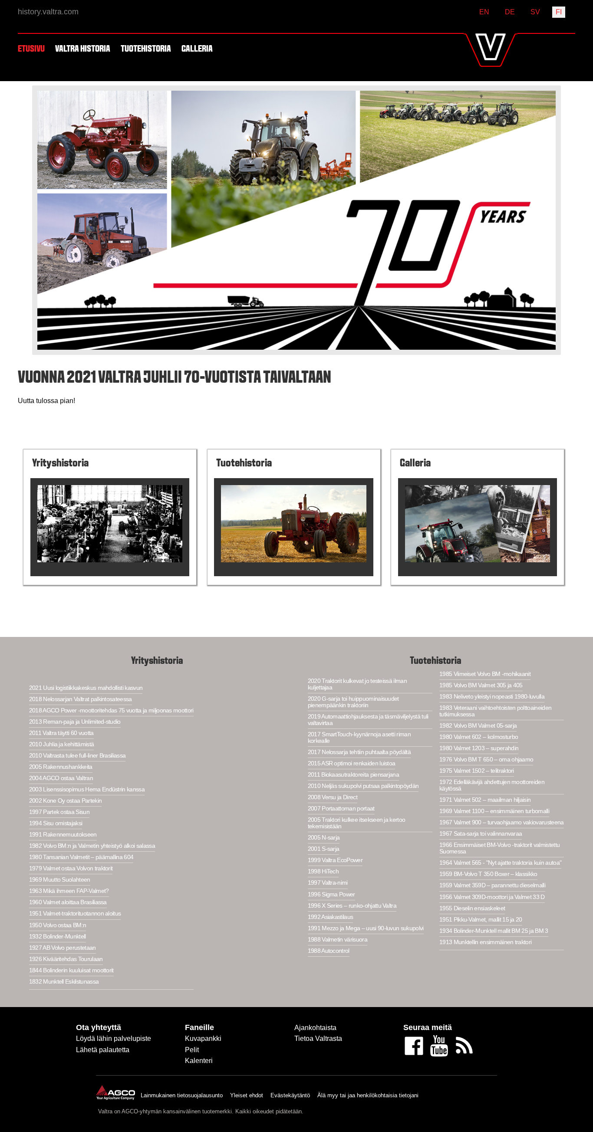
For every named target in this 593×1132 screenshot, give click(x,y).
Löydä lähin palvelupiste (113, 1038)
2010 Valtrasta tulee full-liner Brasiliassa (77, 755)
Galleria (197, 49)
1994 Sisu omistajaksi (55, 823)
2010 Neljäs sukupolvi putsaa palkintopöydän (363, 786)
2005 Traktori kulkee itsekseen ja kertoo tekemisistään (356, 823)
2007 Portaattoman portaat (341, 808)
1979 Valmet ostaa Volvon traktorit (71, 868)
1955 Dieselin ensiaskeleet (472, 908)
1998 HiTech (323, 871)
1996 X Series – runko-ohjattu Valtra (352, 905)
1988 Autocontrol (328, 951)
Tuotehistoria (146, 49)
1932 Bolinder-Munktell (57, 936)
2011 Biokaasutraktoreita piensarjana (353, 774)
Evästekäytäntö (290, 1095)
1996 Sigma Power (331, 894)
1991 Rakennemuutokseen (63, 834)
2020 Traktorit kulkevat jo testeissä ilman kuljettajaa (357, 684)
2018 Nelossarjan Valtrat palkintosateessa (80, 699)
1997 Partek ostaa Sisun (59, 812)
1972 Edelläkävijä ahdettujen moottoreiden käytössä (491, 785)
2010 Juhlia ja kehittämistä (61, 744)
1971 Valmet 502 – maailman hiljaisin (484, 800)
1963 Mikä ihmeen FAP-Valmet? (69, 891)
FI (559, 12)
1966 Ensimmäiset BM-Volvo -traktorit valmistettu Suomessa (499, 848)
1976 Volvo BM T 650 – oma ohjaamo (486, 759)
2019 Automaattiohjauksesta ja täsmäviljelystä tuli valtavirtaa (368, 719)
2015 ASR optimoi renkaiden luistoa (351, 763)
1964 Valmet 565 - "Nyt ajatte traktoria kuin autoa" (500, 863)
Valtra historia (82, 49)
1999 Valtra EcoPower (335, 860)
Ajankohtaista (315, 1027)
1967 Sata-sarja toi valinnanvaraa (480, 833)
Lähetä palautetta (102, 1049)
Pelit (192, 1049)
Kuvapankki (203, 1038)
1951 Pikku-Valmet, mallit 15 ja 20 (480, 919)
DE (510, 12)
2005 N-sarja (324, 837)
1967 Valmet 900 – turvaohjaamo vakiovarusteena (501, 822)
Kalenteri (199, 1060)
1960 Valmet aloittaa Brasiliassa (68, 902)
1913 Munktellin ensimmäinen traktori (485, 942)
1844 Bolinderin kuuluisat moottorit (71, 970)
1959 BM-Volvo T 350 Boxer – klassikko (488, 874)
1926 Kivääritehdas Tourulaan (66, 959)
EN (484, 12)
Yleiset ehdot (246, 1095)
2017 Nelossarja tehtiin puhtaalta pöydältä (359, 752)
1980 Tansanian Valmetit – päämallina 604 (81, 857)
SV (535, 12)
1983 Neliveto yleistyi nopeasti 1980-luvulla (491, 696)
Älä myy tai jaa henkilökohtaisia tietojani (367, 1095)
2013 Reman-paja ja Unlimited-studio (75, 722)
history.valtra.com (48, 11)
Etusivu (31, 49)
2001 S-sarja (323, 849)
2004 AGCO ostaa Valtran (61, 778)
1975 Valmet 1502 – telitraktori (476, 771)
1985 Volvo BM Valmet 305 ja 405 (481, 685)
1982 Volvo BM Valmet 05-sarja (478, 725)
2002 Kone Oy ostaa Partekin (65, 800)
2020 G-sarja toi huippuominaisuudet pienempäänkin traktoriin (353, 702)
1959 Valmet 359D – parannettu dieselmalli (492, 885)
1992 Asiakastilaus (330, 917)
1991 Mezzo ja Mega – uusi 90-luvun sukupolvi (366, 928)
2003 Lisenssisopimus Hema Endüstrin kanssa (87, 789)
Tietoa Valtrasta (318, 1038)
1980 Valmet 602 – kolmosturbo (478, 737)
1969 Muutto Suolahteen (59, 879)
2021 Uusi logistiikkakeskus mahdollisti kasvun (86, 688)
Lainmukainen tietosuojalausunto (182, 1095)
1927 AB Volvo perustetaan (62, 948)
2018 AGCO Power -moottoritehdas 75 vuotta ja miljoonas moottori (111, 710)
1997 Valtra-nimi (328, 882)
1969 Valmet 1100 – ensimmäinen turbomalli (494, 811)
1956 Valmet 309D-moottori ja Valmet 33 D (492, 897)
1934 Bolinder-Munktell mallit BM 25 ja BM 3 (493, 931)
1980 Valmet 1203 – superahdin (478, 748)
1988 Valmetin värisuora (337, 939)
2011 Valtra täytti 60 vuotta (61, 733)
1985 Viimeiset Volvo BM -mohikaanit (484, 674)
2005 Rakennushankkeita (60, 767)
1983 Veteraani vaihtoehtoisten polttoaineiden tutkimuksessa (495, 711)
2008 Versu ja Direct (332, 797)
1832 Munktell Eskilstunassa (64, 981)
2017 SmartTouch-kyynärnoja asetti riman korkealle (359, 737)
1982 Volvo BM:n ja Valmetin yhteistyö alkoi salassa (92, 846)
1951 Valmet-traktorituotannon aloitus (75, 913)
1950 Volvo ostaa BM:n (57, 925)
